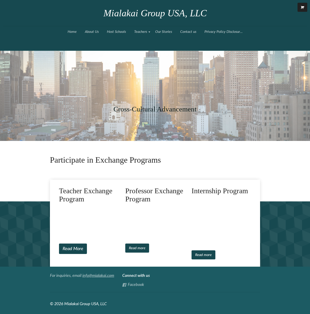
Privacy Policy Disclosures (223, 32)
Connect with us (136, 276)
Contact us (188, 32)
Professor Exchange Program (154, 195)
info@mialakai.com (98, 276)
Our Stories (163, 32)
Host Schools (116, 32)
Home (72, 32)
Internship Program (220, 191)
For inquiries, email (82, 276)
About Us (92, 32)
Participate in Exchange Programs (105, 159)
